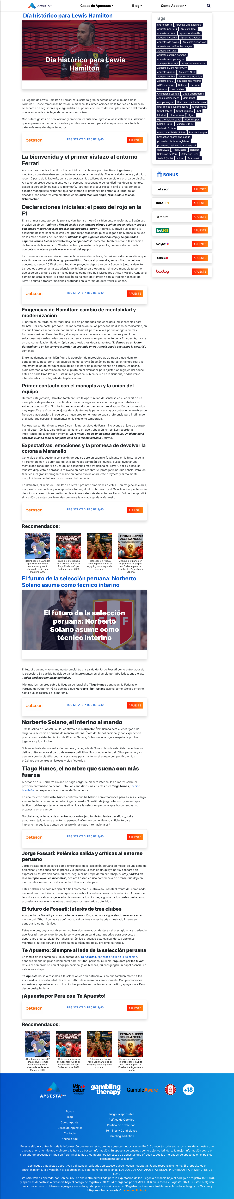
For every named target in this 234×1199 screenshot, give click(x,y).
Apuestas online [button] (166, 76)
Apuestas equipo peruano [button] (171, 54)
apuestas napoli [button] (166, 72)
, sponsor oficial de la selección (109, 956)
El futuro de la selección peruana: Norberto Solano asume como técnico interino (79, 581)
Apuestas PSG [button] (165, 80)
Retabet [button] (194, 149)
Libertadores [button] (177, 115)
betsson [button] (195, 85)
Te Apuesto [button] (194, 158)
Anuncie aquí (70, 1138)
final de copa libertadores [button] (191, 102)
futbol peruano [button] (184, 110)
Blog (135, 6)
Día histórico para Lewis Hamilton (67, 15)
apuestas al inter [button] (166, 33)
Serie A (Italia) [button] (165, 158)
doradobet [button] (189, 97)
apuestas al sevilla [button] (190, 33)
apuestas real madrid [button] (189, 80)
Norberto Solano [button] (166, 128)
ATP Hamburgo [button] (165, 85)
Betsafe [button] (182, 85)
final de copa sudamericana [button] (172, 106)
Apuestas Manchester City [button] (172, 67)
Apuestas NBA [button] (187, 72)
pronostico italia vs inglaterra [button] (173, 141)
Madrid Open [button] (192, 119)
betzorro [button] (162, 89)
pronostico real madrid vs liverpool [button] (176, 145)
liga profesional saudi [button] (169, 119)
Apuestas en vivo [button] (166, 50)
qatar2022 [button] (163, 149)
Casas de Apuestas (95, 6)
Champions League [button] (168, 93)
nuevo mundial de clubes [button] (171, 132)
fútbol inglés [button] (199, 106)
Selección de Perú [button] (167, 154)
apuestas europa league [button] (170, 59)
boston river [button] (177, 89)
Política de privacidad (121, 1125)
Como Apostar (172, 6)
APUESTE (135, 140)
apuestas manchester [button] (194, 63)
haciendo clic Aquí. (134, 1190)
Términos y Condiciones (121, 1130)
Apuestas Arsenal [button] (167, 37)
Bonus (170, 174)
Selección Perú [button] (189, 154)
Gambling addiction (121, 1136)
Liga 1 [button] (191, 115)
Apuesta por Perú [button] (167, 28)
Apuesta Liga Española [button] (188, 24)
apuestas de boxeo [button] (168, 41)
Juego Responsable (121, 1114)
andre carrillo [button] (164, 24)
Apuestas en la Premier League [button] (174, 46)
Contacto (70, 1133)
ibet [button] (199, 110)
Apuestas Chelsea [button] (191, 37)
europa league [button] (165, 102)
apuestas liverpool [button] (167, 63)
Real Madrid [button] (179, 149)
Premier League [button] (198, 132)
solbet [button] (180, 158)
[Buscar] (208, 5)
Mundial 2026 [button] (165, 123)
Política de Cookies (121, 1119)
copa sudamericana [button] (168, 97)
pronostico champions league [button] (173, 136)
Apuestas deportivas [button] (194, 41)
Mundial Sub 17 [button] (185, 123)
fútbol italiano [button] (164, 110)
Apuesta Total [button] (188, 28)
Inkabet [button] (161, 115)
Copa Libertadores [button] (193, 93)
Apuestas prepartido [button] (190, 76)
